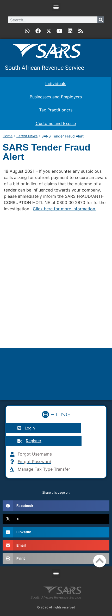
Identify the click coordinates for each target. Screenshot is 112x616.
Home (8, 136)
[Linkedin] (70, 31)
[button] (56, 7)
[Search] (100, 19)
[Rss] (81, 31)
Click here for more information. (64, 208)
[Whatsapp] (27, 31)
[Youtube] (59, 31)
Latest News (27, 136)
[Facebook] (38, 31)
